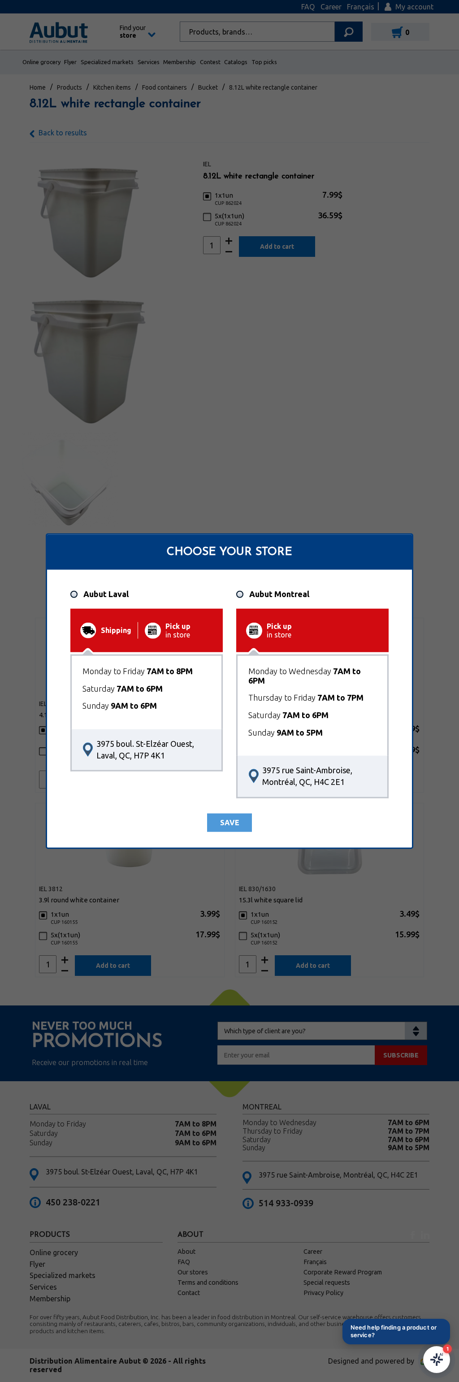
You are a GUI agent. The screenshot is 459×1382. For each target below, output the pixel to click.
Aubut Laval (106, 593)
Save (229, 823)
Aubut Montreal (279, 593)
